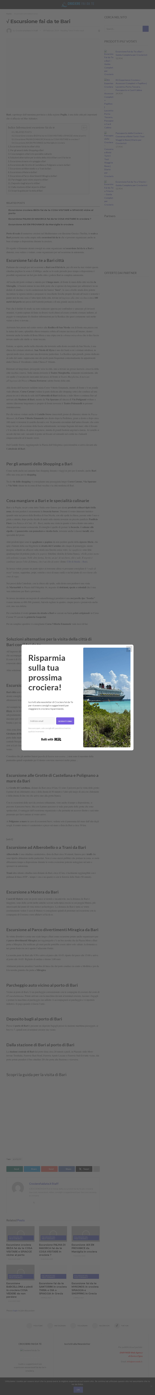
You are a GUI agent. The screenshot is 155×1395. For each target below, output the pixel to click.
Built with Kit (51, 739)
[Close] (129, 649)
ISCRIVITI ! (138, 5)
